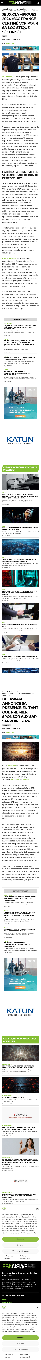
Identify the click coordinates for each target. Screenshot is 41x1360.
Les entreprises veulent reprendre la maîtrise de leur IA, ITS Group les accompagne (20, 327)
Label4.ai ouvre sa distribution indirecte (19, 656)
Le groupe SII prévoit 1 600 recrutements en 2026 (19, 625)
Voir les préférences (20, 1350)
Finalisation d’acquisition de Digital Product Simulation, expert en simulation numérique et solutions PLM (19, 343)
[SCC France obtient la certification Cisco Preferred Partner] (20, 515)
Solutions (8, 323)
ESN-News (10, 43)
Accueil (5, 9)
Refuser (20, 1344)
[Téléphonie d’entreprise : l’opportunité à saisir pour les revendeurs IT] (20, 547)
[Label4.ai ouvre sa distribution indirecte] (20, 643)
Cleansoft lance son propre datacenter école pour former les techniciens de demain (20, 592)
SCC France (7, 77)
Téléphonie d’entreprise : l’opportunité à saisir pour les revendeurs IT (17, 373)
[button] (38, 1307)
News (11, 9)
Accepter (20, 1338)
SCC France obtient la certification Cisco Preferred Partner (19, 358)
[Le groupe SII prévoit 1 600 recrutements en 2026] (20, 611)
